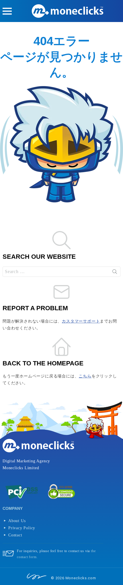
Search (114, 271)
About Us (16, 521)
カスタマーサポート (81, 321)
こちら (85, 376)
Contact (15, 535)
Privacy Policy (21, 528)
